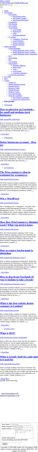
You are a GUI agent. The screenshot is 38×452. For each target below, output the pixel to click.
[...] (28, 130)
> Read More (4, 134)
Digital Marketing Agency (16, 149)
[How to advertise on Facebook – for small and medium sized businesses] (8, 105)
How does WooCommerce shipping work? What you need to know (19, 223)
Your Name (6, 424)
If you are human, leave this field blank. (15, 440)
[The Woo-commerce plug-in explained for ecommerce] (9, 168)
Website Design (13, 179)
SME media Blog (14, 119)
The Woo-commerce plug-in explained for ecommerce (15, 173)
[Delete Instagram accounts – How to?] (8, 138)
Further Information (8, 438)
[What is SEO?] (9, 329)
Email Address (7, 429)
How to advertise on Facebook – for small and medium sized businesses (17, 112)
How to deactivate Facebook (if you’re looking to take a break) (17, 278)
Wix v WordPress (9, 198)
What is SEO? (7, 333)
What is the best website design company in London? (16, 304)
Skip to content (5, 1)
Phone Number (7, 426)
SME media (4, 119)
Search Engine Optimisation (17, 337)
